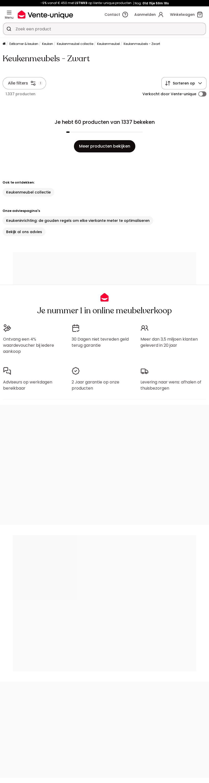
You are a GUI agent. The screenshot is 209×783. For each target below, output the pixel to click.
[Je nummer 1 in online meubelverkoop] (45, 14)
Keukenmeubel (108, 44)
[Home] (4, 44)
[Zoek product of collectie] (9, 28)
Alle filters (18, 83)
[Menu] (9, 12)
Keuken (47, 44)
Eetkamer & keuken (23, 44)
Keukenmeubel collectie (75, 44)
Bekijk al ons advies (24, 231)
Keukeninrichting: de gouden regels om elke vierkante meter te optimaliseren (78, 220)
